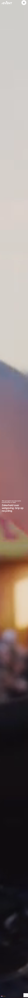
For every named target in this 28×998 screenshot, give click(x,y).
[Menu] (23, 2)
